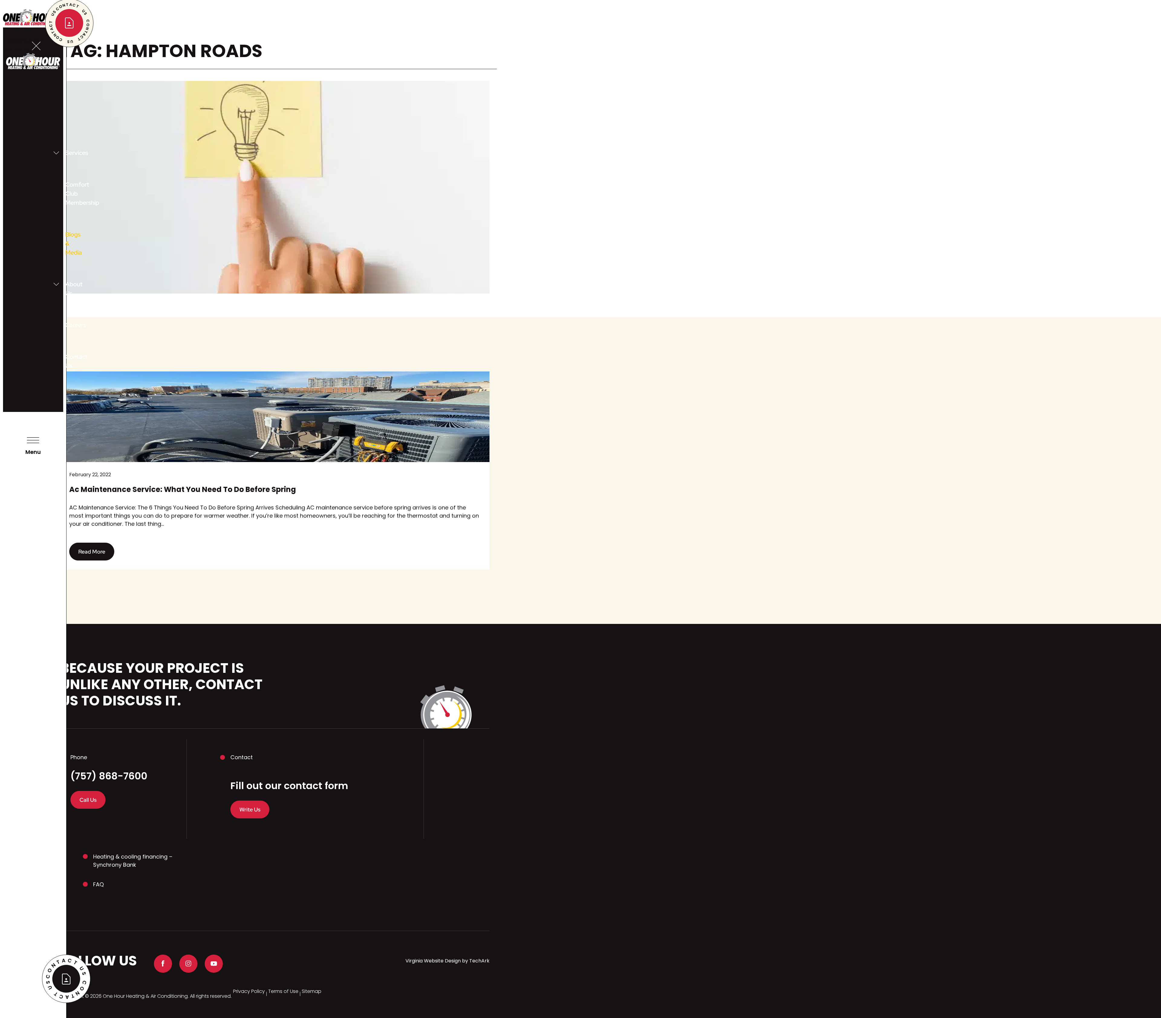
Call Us (88, 799)
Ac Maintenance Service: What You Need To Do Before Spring (182, 489)
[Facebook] (163, 964)
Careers (66, 325)
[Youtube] (214, 964)
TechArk (479, 960)
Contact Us (66, 361)
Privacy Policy (249, 991)
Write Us (249, 809)
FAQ (98, 884)
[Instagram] (188, 964)
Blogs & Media (66, 243)
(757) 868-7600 (108, 776)
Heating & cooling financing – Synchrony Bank (132, 861)
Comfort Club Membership (66, 194)
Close (36, 58)
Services (66, 153)
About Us (66, 288)
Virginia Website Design (433, 960)
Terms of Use (283, 991)
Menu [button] (33, 452)
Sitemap (311, 991)
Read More (91, 551)
